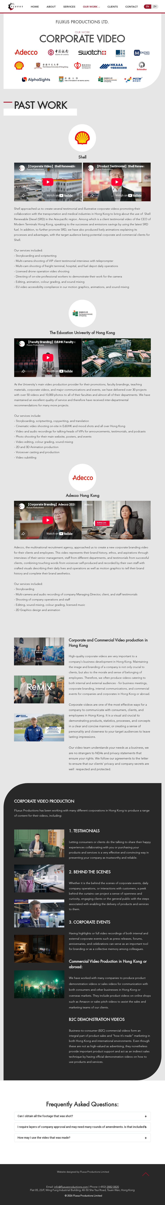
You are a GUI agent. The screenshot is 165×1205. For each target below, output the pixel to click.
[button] (116, 357)
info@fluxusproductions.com (71, 1186)
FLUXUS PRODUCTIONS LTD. (82, 21)
